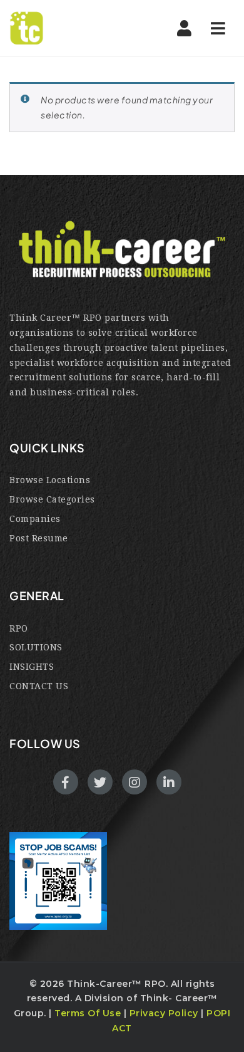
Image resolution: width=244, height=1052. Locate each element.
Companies (35, 519)
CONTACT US (38, 686)
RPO (18, 628)
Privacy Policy (164, 1013)
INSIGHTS (31, 667)
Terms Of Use (87, 1013)
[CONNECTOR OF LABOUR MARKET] (62, 28)
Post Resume (38, 538)
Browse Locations (49, 480)
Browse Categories (52, 499)
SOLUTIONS (36, 647)
